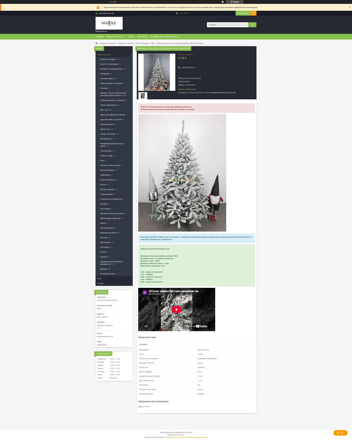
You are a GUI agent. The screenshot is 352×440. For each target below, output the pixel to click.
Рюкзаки (104, 88)
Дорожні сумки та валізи (110, 119)
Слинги (103, 252)
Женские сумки (106, 124)
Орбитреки (105, 175)
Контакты (142, 37)
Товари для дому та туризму (112, 100)
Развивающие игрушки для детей (111, 145)
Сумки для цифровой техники (112, 115)
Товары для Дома (108, 134)
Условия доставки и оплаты (165, 37)
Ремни (102, 223)
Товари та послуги (107, 43)
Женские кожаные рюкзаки (112, 213)
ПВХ (153, 43)
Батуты (103, 185)
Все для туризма (107, 189)
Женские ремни (106, 228)
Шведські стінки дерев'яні (111, 69)
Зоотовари (105, 209)
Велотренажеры (107, 170)
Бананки (103, 257)
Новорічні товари (126, 43)
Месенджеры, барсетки (110, 218)
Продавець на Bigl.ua (176, 435)
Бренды (103, 269)
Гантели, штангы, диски (110, 165)
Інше (102, 160)
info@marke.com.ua (105, 336)
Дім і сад (104, 110)
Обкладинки (105, 242)
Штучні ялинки (142, 43)
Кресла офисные (107, 180)
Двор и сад (105, 129)
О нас (131, 37)
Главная (99, 37)
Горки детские (106, 194)
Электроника (106, 151)
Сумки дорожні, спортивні (111, 83)
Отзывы (100, 283)
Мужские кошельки (108, 233)
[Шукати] (252, 24)
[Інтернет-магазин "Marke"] (109, 23)
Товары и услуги (114, 37)
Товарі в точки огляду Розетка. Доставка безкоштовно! (113, 94)
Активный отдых (107, 274)
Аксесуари (104, 74)
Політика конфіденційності (197, 437)
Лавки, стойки (106, 156)
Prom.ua (189, 432)
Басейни (103, 204)
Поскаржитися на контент (175, 437)
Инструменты (106, 139)
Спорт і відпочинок (108, 105)
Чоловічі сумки (106, 78)
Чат (342, 433)
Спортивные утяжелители (111, 199)
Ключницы (104, 247)
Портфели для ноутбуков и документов (111, 263)
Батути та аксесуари (109, 64)
